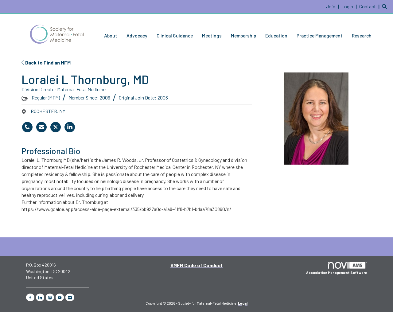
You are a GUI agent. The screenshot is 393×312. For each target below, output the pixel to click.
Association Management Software (336, 273)
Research (362, 35)
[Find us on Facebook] (30, 297)
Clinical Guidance (175, 35)
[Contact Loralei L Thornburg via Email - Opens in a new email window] (41, 127)
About (110, 35)
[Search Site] (385, 6)
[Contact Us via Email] (69, 297)
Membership (243, 35)
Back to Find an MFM (47, 62)
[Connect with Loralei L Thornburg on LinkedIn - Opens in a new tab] (70, 127)
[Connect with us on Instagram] (50, 297)
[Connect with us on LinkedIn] (40, 297)
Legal (242, 303)
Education (276, 35)
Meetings (212, 35)
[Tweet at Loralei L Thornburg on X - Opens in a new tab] (55, 127)
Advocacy (136, 35)
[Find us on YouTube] (60, 297)
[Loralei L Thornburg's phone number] (27, 127)
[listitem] (333, 6)
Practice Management (320, 35)
